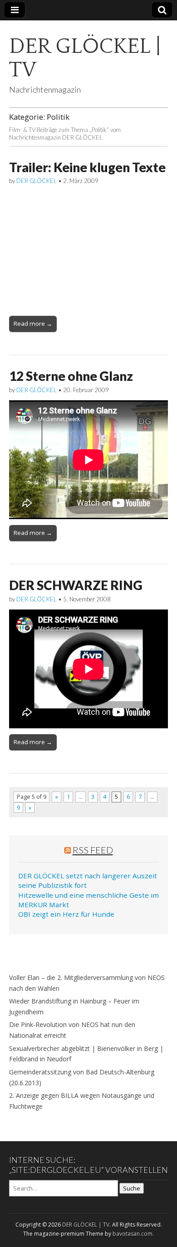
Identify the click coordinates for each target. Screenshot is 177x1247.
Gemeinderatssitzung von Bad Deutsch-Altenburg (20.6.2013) (81, 1077)
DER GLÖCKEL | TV (85, 58)
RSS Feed (93, 849)
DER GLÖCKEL (36, 180)
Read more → (33, 323)
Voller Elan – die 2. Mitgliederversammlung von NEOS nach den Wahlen (87, 983)
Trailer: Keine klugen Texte (87, 167)
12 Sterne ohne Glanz (71, 376)
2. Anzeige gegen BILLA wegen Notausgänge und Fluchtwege (81, 1101)
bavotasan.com (132, 1234)
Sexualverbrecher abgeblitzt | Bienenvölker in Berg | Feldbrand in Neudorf (86, 1054)
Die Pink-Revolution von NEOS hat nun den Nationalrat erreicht (72, 1030)
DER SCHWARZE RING (76, 585)
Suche (131, 1188)
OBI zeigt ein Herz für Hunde (66, 914)
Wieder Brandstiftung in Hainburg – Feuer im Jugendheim (74, 1006)
